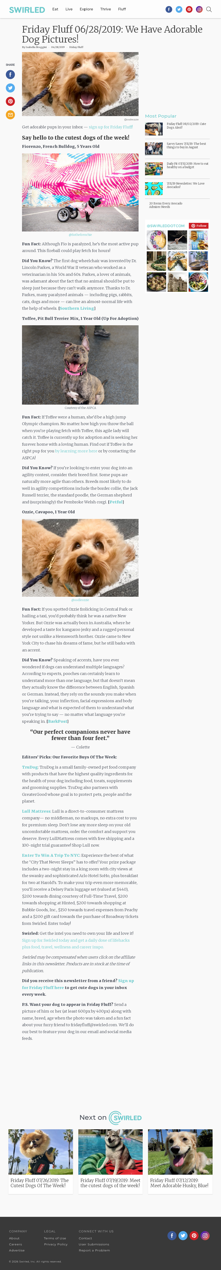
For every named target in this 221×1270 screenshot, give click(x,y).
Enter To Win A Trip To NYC (51, 855)
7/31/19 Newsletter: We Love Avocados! (186, 185)
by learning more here (76, 450)
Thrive (105, 9)
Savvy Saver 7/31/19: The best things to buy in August (186, 145)
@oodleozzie (80, 600)
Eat (55, 9)
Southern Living (77, 308)
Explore (86, 9)
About (14, 1238)
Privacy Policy (56, 1244)
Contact (85, 1238)
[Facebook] (169, 9)
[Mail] (12, 114)
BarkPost (57, 721)
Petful (116, 501)
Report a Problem (94, 1250)
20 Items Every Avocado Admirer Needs (165, 205)
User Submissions (94, 1244)
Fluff (122, 9)
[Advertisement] (80, 1077)
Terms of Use (55, 1238)
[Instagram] (199, 9)
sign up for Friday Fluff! (111, 126)
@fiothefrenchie (80, 235)
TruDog (30, 767)
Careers (15, 1244)
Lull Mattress (36, 811)
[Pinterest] (189, 9)
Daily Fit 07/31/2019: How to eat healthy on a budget (187, 165)
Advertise (17, 1250)
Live (69, 9)
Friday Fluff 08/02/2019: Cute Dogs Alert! (186, 125)
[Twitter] (179, 9)
